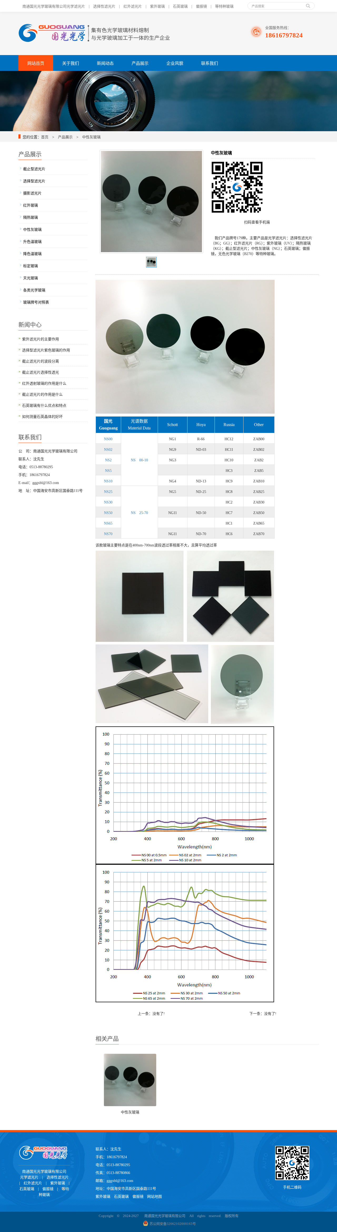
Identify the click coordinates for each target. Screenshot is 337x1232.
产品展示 (140, 62)
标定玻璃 (30, 265)
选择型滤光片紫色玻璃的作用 (46, 350)
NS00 (108, 438)
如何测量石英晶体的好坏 (42, 416)
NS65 (108, 523)
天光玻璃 (30, 277)
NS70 (108, 533)
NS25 (108, 491)
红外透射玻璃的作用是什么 (44, 383)
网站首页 (35, 62)
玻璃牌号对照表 (36, 302)
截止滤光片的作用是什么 (42, 394)
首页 (44, 136)
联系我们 (209, 62)
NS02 (108, 449)
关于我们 (70, 62)
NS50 (108, 512)
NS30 (108, 502)
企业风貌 (174, 62)
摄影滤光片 (32, 192)
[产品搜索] (308, 4)
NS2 (108, 459)
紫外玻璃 (103, 1196)
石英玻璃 (123, 1196)
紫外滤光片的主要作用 (40, 338)
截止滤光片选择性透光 (40, 372)
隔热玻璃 (30, 217)
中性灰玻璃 (91, 136)
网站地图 (154, 1196)
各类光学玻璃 (34, 289)
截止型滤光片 (34, 168)
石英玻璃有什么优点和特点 (44, 405)
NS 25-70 (139, 512)
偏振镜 (137, 1196)
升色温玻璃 (32, 241)
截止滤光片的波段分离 (40, 361)
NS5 (108, 470)
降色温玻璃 (32, 253)
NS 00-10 (139, 459)
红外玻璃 (30, 205)
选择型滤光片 (34, 180)
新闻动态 (105, 62)
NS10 (108, 480)
